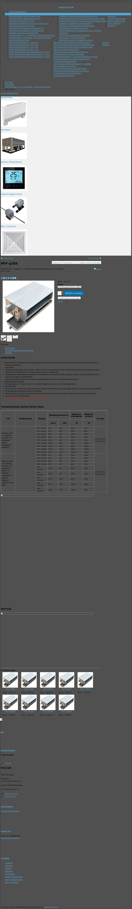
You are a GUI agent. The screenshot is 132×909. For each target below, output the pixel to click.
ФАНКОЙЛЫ (60, 14)
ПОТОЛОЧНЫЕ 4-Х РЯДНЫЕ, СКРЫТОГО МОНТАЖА (30, 38)
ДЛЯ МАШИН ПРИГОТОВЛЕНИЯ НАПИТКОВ (71, 71)
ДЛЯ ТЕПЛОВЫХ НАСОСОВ (65, 66)
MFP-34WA (8, 258)
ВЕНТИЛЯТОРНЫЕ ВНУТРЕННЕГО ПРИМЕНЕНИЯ (74, 45)
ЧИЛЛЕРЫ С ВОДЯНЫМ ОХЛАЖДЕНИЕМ (75, 23)
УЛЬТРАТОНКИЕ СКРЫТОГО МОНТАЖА (24, 16)
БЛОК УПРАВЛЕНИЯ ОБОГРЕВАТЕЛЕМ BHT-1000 (29, 52)
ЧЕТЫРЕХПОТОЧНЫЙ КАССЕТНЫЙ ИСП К (26, 28)
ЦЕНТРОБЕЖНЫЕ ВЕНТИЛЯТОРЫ (68, 73)
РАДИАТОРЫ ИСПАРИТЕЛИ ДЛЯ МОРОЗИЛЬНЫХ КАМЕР (82, 19)
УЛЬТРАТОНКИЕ (15, 14)
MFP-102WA (85, 689)
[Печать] (97, 269)
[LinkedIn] (8, 278)
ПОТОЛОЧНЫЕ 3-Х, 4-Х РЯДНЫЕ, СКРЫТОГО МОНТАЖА (32, 35)
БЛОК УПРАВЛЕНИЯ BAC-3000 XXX (23, 47)
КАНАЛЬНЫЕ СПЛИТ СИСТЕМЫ (72, 38)
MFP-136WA (10, 711)
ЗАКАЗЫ (105, 42)
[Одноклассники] (4, 278)
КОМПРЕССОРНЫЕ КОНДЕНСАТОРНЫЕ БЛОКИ (78, 16)
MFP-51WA (29, 689)
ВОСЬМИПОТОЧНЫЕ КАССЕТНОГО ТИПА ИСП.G (28, 23)
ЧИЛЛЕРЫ (112, 16)
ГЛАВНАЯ (22, 12)
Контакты (13, 12)
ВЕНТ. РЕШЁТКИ (114, 23)
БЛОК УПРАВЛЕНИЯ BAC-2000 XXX (23, 45)
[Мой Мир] (6, 278)
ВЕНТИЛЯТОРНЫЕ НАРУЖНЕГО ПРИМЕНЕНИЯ (73, 47)
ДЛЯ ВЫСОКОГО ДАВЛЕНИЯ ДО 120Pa (25, 19)
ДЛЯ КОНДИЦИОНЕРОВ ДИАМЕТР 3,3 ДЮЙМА (72, 64)
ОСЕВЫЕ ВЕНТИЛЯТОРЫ (64, 76)
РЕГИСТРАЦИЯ (7, 93)
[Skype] (15, 278)
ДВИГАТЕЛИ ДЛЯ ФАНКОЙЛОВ (66, 50)
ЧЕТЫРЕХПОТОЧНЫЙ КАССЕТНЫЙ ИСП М (26, 31)
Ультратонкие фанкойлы (10, 811)
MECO (60, 301)
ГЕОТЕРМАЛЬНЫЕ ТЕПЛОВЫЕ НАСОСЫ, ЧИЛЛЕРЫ (80, 31)
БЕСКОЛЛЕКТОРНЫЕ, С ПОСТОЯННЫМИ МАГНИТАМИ (76, 57)
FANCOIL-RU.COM (66, 7)
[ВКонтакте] (2, 278)
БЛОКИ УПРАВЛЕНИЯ (116, 19)
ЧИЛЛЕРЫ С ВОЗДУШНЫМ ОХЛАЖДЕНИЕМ (76, 26)
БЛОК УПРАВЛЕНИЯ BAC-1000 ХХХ (23, 42)
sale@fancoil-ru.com (11, 794)
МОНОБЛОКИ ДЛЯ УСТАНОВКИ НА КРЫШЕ (76, 40)
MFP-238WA (66, 711)
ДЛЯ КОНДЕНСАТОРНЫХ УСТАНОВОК (69, 54)
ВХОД (16, 93)
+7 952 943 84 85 (10, 796)
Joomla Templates (51, 907)
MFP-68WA (93, 258)
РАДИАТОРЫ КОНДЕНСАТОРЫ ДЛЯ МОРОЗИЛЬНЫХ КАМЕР (83, 21)
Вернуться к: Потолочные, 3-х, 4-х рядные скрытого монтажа (76, 262)
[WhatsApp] (13, 278)
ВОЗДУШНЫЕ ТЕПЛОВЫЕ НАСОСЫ (73, 28)
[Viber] (11, 278)
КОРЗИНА (106, 45)
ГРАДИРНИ (63, 33)
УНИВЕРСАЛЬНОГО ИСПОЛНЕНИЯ (23, 33)
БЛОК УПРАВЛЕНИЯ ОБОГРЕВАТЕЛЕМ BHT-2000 (29, 54)
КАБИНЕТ (111, 26)
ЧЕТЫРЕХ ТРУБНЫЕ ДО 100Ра (21, 21)
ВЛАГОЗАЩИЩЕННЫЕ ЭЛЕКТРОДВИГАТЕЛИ (72, 59)
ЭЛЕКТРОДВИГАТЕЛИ (116, 21)
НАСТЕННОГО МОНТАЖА (19, 40)
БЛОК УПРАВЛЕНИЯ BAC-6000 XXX (23, 50)
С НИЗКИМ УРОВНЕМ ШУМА (65, 61)
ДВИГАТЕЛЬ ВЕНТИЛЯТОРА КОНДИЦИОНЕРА (72, 42)
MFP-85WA (66, 689)
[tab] (10, 348)
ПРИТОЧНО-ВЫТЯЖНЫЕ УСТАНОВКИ (74, 35)
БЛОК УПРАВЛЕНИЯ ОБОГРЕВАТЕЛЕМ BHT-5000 (29, 57)
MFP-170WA (29, 711)
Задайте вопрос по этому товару (69, 298)
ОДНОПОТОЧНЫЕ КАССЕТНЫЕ (21, 26)
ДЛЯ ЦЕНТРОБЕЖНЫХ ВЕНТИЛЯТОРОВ (70, 68)
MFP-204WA (48, 711)
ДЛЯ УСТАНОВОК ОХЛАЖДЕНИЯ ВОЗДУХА (71, 52)
